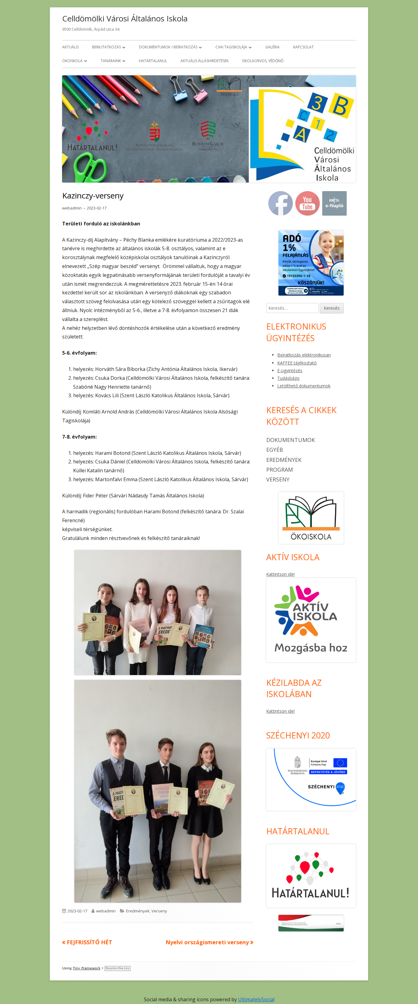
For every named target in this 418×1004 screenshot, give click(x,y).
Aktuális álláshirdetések (205, 60)
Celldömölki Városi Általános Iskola (125, 18)
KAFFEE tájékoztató (297, 363)
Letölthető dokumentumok (303, 386)
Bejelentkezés (117, 968)
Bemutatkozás (106, 47)
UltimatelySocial (256, 999)
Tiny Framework (86, 968)
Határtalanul (153, 60)
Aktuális (70, 47)
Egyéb (274, 449)
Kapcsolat (303, 47)
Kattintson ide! (280, 574)
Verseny (159, 911)
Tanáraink (111, 60)
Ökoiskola (72, 60)
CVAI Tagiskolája (231, 47)
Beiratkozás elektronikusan (304, 355)
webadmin (72, 208)
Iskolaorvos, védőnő (262, 60)
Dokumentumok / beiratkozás (168, 47)
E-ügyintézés (289, 370)
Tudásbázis (288, 378)
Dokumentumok (290, 439)
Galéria (272, 47)
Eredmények (138, 911)
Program (279, 469)
